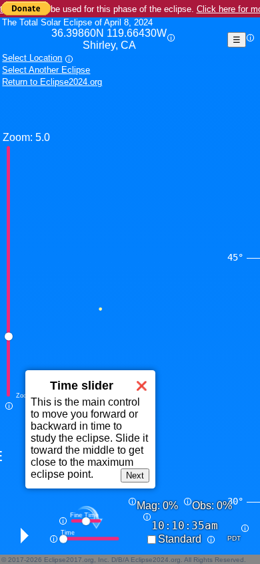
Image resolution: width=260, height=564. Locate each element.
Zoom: (18, 137)
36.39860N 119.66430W (109, 39)
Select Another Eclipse (46, 70)
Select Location (32, 58)
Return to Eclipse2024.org (52, 82)
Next (135, 475)
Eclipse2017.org (69, 559)
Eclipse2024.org (156, 559)
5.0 (42, 137)
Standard (179, 539)
